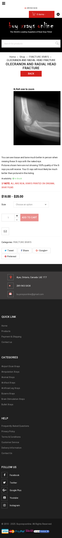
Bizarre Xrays (8, 393)
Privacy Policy (8, 431)
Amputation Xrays (10, 372)
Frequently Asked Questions (15, 426)
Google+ (43, 250)
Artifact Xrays (8, 382)
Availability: (7, 178)
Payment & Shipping (12, 336)
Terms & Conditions (11, 437)
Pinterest (11, 256)
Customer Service (10, 442)
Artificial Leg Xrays (11, 388)
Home (12, 56)
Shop (22, 56)
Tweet (10, 250)
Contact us (7, 342)
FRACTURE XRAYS (39, 56)
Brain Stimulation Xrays (13, 399)
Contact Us (7, 453)
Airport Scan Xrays (11, 366)
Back (31, 73)
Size (4, 204)
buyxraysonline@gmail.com (30, 294)
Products (6, 331)
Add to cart (29, 217)
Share (26, 250)
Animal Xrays (8, 377)
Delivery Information (12, 448)
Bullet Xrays (7, 404)
